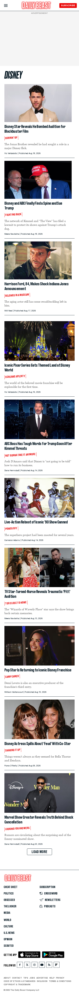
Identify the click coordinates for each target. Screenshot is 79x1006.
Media (7, 912)
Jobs (32, 978)
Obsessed (9, 900)
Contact (17, 978)
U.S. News (9, 932)
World (7, 920)
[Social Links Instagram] (34, 965)
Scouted (9, 945)
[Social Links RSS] (49, 965)
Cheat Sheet (10, 887)
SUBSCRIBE (68, 5)
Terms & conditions (60, 981)
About (7, 978)
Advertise (42, 978)
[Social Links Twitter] (27, 965)
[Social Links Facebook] (20, 965)
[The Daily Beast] (36, 6)
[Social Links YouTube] (42, 965)
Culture (8, 926)
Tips (25, 978)
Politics (9, 893)
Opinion (8, 939)
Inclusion (42, 981)
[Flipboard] (56, 965)
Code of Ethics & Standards (19, 981)
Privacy (60, 978)
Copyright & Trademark (17, 984)
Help (52, 978)
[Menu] (9, 6)
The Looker (10, 906)
